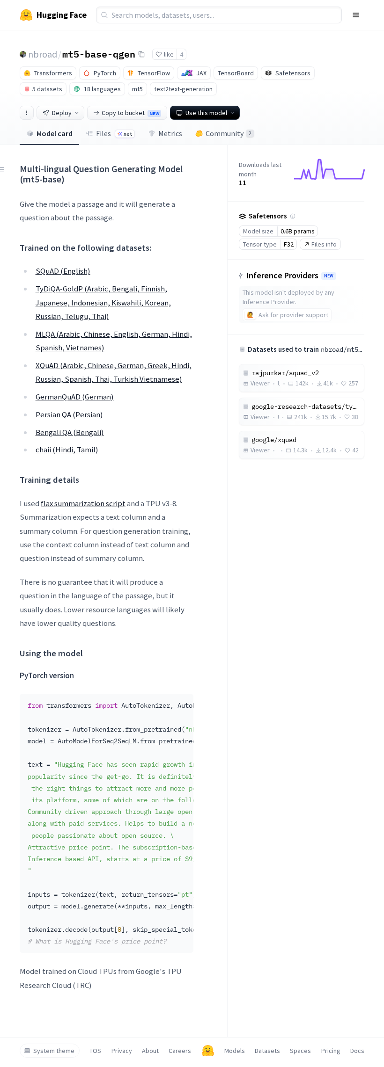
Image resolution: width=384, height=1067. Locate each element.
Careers (180, 1050)
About (150, 1050)
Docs (357, 1050)
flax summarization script (83, 503)
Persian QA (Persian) (69, 414)
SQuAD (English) (63, 271)
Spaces (300, 1050)
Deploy (62, 113)
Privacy (121, 1050)
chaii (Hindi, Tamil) (67, 449)
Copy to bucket (130, 113)
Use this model (206, 113)
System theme (53, 1050)
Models (234, 1050)
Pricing (330, 1050)
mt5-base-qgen (98, 53)
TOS (95, 1050)
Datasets (267, 1050)
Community (228, 133)
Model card (55, 133)
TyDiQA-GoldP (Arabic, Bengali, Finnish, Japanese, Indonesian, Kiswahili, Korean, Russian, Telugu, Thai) (103, 302)
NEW (328, 276)
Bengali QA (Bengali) (70, 432)
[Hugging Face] (207, 1050)
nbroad (42, 54)
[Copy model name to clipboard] (141, 54)
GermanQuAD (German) (75, 397)
